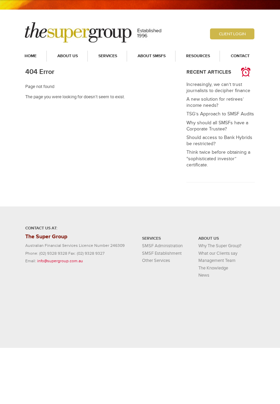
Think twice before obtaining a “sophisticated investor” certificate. (218, 158)
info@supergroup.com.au (60, 261)
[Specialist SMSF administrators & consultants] (94, 41)
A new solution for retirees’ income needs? (215, 102)
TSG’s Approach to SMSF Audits (220, 114)
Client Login (232, 33)
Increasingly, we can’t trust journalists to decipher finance (218, 87)
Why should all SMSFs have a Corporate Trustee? (217, 126)
